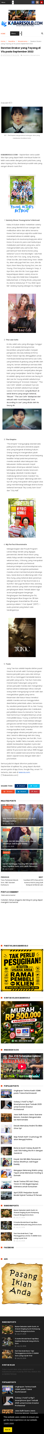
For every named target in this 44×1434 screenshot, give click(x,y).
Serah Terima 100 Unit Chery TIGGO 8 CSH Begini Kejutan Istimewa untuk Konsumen (26, 1184)
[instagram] (37, 2)
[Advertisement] (22, 82)
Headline (11, 41)
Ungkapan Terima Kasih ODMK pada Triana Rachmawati (27, 1091)
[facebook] (33, 2)
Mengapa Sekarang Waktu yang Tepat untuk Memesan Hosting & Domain (28, 1173)
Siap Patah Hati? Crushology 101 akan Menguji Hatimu (19, 819)
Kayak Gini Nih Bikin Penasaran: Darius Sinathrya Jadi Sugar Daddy (19, 842)
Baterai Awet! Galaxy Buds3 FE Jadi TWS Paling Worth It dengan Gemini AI (28, 1150)
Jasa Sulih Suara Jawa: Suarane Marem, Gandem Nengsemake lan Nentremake (28, 1117)
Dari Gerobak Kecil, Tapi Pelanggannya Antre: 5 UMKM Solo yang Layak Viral (27, 1235)
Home (3, 34)
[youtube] (41, 2)
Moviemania (22, 41)
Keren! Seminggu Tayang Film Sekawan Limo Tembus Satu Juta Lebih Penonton (20, 865)
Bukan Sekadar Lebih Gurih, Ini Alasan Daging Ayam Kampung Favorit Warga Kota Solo (26, 1212)
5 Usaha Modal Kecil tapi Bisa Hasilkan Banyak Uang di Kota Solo (28, 1223)
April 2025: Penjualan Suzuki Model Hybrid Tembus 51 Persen (28, 1193)
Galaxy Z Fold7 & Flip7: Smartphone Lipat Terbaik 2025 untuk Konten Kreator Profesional (28, 1105)
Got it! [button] (7, 1430)
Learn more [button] (9, 1423)
